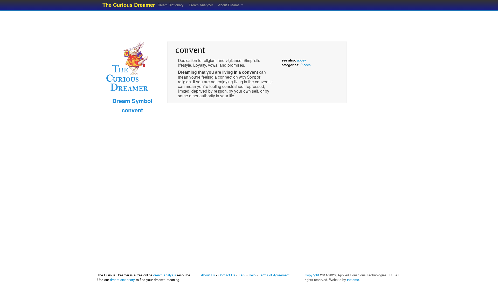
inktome (353, 279)
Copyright (312, 274)
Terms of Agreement (274, 274)
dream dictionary (122, 279)
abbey (301, 60)
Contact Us (226, 274)
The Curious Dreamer (128, 4)
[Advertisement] (249, 24)
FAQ (242, 274)
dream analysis (164, 274)
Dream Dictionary (171, 4)
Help (252, 274)
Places (305, 64)
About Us (208, 274)
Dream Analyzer (201, 4)
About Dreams (229, 4)
